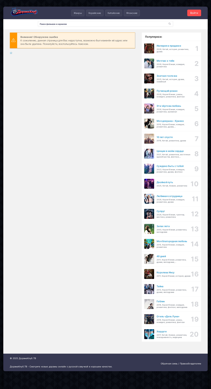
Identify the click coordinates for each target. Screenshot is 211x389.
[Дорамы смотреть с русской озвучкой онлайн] (26, 13)
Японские (131, 13)
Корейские (95, 13)
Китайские (114, 13)
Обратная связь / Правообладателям (181, 363)
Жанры (78, 13)
